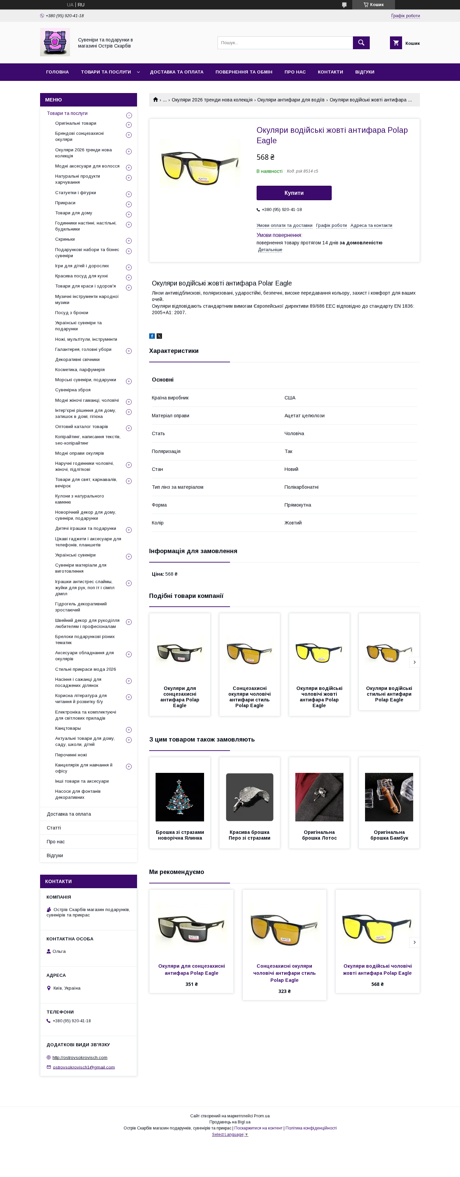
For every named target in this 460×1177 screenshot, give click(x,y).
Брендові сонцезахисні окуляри (79, 136)
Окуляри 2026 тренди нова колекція (212, 99)
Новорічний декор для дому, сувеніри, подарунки (85, 515)
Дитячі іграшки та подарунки (85, 528)
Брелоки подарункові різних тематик (85, 639)
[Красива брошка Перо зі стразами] (250, 791)
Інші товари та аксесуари (82, 781)
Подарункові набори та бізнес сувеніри (87, 252)
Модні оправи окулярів (79, 453)
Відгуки (364, 71)
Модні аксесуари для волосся (87, 166)
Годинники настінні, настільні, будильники (86, 226)
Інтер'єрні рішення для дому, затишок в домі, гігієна (85, 413)
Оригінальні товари (75, 123)
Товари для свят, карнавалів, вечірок (86, 482)
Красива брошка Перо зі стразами (250, 835)
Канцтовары (68, 728)
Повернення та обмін (244, 71)
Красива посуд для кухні (81, 275)
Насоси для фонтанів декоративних (78, 794)
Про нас (295, 71)
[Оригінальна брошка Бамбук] (389, 791)
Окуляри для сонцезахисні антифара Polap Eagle (180, 697)
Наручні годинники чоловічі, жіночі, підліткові (84, 466)
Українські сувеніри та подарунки (78, 325)
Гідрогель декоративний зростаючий (81, 606)
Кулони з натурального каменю (79, 499)
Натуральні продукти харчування (77, 179)
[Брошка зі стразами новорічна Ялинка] (180, 791)
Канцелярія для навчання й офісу (83, 768)
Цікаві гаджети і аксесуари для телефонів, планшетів (88, 541)
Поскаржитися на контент (258, 1128)
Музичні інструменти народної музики (87, 299)
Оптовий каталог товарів (81, 426)
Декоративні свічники (77, 359)
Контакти (330, 71)
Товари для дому (73, 212)
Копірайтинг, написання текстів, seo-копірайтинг (88, 439)
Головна (57, 71)
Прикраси (65, 202)
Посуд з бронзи (71, 312)
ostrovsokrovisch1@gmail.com (84, 1066)
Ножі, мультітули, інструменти (86, 339)
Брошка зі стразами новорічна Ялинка (180, 835)
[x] (159, 337)
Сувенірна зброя (73, 389)
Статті (54, 828)
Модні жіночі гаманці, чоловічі (87, 400)
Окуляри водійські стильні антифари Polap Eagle (390, 694)
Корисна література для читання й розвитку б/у (81, 698)
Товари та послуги (106, 71)
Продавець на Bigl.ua (230, 1122)
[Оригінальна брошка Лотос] (319, 791)
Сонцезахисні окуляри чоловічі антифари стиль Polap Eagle (250, 697)
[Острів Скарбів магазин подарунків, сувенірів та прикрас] (55, 54)
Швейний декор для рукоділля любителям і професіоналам (87, 623)
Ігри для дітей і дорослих (82, 265)
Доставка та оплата (176, 71)
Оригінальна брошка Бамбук (389, 835)
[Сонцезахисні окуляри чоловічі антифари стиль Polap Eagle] (250, 647)
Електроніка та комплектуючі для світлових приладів (85, 715)
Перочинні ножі (71, 754)
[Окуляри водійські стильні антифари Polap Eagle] (389, 647)
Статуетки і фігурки (75, 192)
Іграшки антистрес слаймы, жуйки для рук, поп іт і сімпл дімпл (84, 587)
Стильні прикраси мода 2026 (85, 669)
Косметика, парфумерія (80, 369)
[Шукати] (361, 42)
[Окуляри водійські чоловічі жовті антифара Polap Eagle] (319, 647)
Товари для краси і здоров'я (85, 286)
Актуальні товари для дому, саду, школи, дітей (85, 741)
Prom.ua (262, 1116)
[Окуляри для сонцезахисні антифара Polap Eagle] (180, 647)
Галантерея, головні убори (83, 349)
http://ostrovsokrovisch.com (80, 1057)
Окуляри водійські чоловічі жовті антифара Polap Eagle (320, 697)
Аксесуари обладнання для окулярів (84, 655)
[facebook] (152, 337)
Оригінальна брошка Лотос (319, 835)
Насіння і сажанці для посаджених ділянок (78, 682)
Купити (294, 193)
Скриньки (65, 239)
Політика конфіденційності (311, 1128)
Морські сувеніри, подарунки (85, 379)
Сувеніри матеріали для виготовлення (80, 568)
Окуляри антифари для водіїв (291, 99)
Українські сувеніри (75, 554)
